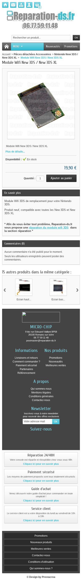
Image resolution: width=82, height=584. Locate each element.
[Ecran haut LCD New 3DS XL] (23, 287)
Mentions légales (41, 392)
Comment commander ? (26, 361)
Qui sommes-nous (41, 388)
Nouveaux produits (41, 542)
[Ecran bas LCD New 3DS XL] (58, 287)
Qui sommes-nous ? (41, 568)
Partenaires (26, 369)
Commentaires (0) (14, 243)
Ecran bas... (58, 299)
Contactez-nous (41, 400)
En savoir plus (12, 193)
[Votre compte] (29, 5)
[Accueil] (5, 5)
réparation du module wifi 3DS (49, 227)
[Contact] (13, 5)
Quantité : (29, 178)
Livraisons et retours (26, 357)
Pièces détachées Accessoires (32, 54)
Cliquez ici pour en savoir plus (41, 463)
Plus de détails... (15, 151)
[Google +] (45, 435)
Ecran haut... (24, 299)
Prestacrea (48, 577)
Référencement (26, 373)
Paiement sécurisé (26, 365)
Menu (16, 46)
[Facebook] (28, 435)
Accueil (6, 54)
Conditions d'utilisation (41, 561)
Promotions (71, 46)
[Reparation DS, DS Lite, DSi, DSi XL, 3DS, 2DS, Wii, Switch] (41, 20)
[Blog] (41, 443)
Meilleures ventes (56, 365)
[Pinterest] (54, 435)
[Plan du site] (21, 5)
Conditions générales (41, 396)
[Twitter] (37, 435)
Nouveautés (53, 46)
